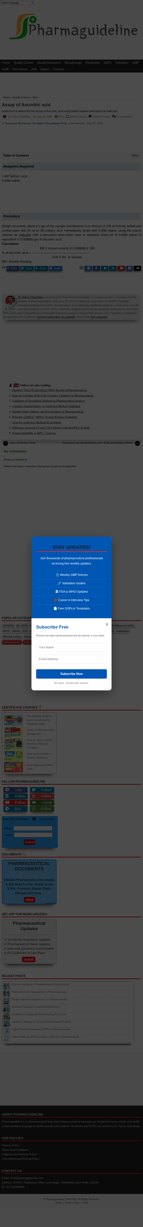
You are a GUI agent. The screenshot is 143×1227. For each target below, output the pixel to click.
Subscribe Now (71, 674)
